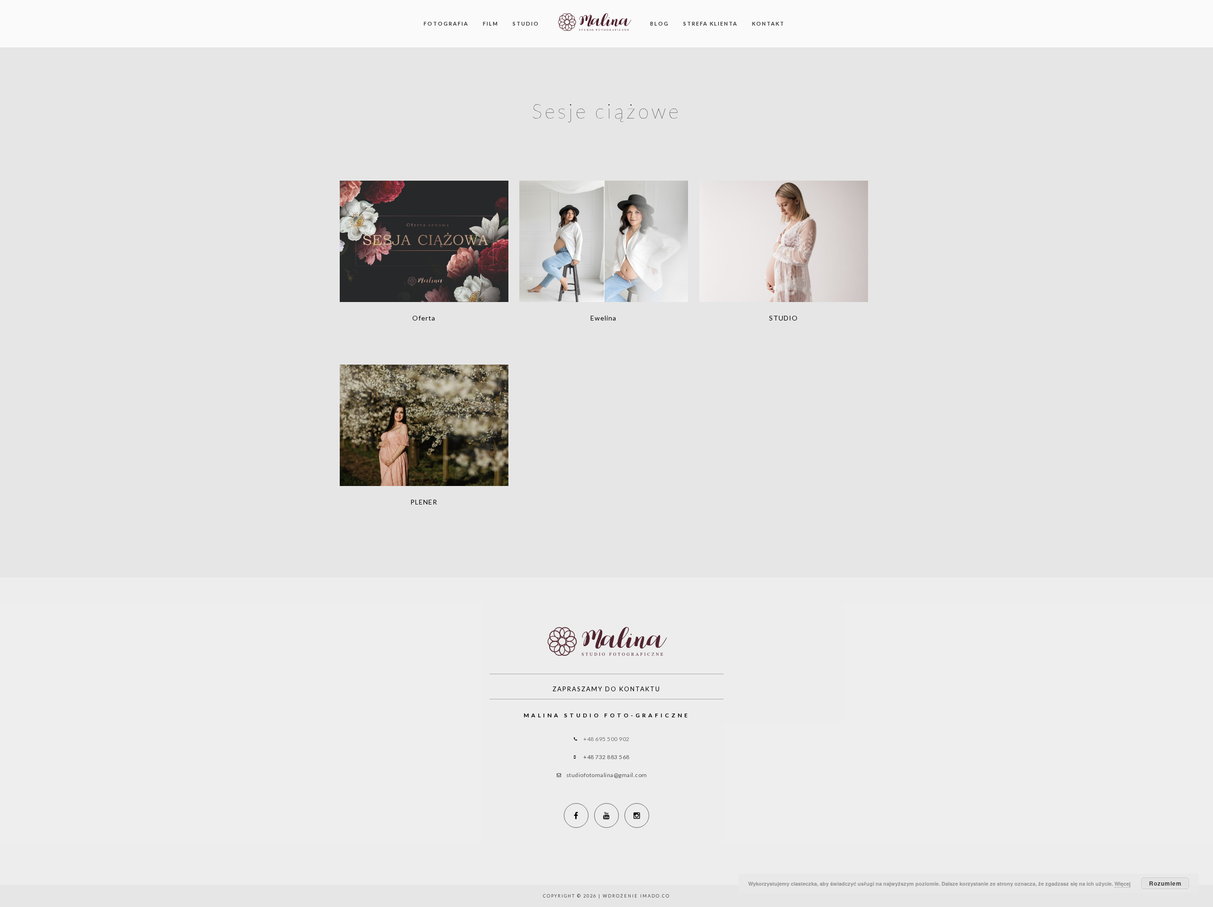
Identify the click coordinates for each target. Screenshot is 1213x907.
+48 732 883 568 (606, 756)
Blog (659, 23)
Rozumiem (1165, 883)
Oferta (423, 234)
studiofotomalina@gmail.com (606, 775)
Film (490, 23)
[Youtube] (606, 815)
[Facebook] (576, 815)
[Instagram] (637, 815)
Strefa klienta (710, 23)
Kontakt (768, 23)
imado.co (655, 895)
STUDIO (783, 234)
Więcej (1122, 883)
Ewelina (603, 234)
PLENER (423, 418)
